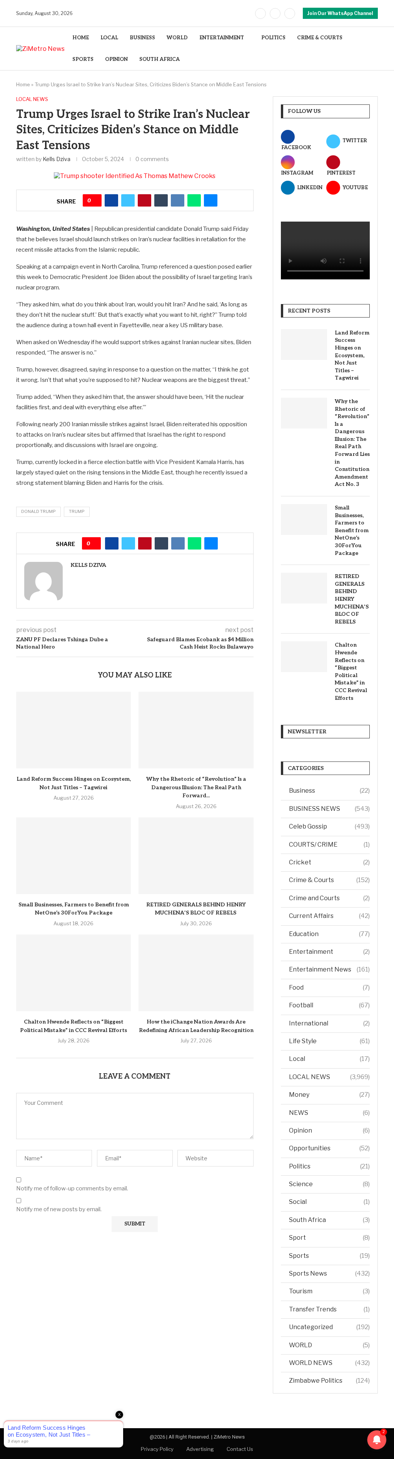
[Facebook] (260, 13)
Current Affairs (329, 915)
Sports (329, 1255)
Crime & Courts (329, 880)
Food (329, 987)
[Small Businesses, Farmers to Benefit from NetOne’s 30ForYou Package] (73, 855)
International (329, 1023)
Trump (77, 511)
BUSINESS (142, 38)
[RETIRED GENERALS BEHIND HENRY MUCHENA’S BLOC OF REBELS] (196, 855)
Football (329, 1005)
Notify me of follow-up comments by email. (72, 1188)
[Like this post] (95, 200)
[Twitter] (275, 13)
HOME (80, 38)
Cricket (329, 862)
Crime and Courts (329, 898)
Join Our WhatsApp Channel (340, 13)
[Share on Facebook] (111, 200)
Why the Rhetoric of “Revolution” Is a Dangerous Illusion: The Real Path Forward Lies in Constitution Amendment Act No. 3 (352, 443)
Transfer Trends (329, 1309)
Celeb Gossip (329, 826)
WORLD (177, 38)
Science (329, 1184)
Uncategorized (329, 1327)
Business (329, 790)
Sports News (329, 1273)
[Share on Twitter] (128, 200)
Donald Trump (38, 511)
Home (23, 84)
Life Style (329, 1041)
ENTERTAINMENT (221, 38)
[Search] (374, 48)
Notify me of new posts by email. (59, 1209)
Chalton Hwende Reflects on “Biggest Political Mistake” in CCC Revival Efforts (351, 671)
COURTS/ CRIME (329, 844)
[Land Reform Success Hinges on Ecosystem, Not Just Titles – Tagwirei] (73, 730)
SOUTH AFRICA (159, 59)
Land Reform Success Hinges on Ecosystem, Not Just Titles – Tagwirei (352, 355)
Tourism (329, 1291)
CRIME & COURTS (319, 38)
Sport (329, 1237)
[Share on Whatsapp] (194, 200)
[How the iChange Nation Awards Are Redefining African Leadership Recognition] (196, 973)
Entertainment (329, 951)
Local (329, 1058)
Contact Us (240, 1449)
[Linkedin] (289, 13)
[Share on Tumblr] (161, 200)
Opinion (329, 1130)
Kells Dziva (56, 159)
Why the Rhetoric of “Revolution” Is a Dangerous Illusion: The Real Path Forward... (196, 787)
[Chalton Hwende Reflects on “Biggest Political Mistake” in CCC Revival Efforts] (73, 973)
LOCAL (109, 38)
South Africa (329, 1220)
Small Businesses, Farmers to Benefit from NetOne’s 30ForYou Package (352, 530)
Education (329, 934)
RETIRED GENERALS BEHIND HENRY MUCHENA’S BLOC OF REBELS (352, 599)
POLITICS (273, 38)
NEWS (329, 1112)
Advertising (200, 1449)
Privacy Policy (157, 1449)
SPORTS (82, 59)
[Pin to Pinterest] (144, 200)
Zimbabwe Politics (329, 1380)
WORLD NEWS (329, 1363)
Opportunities (329, 1148)
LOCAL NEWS (329, 1077)
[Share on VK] (177, 200)
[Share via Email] (210, 200)
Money (329, 1094)
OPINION (116, 59)
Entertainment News (329, 969)
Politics (329, 1166)
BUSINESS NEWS (329, 808)
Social (329, 1201)
